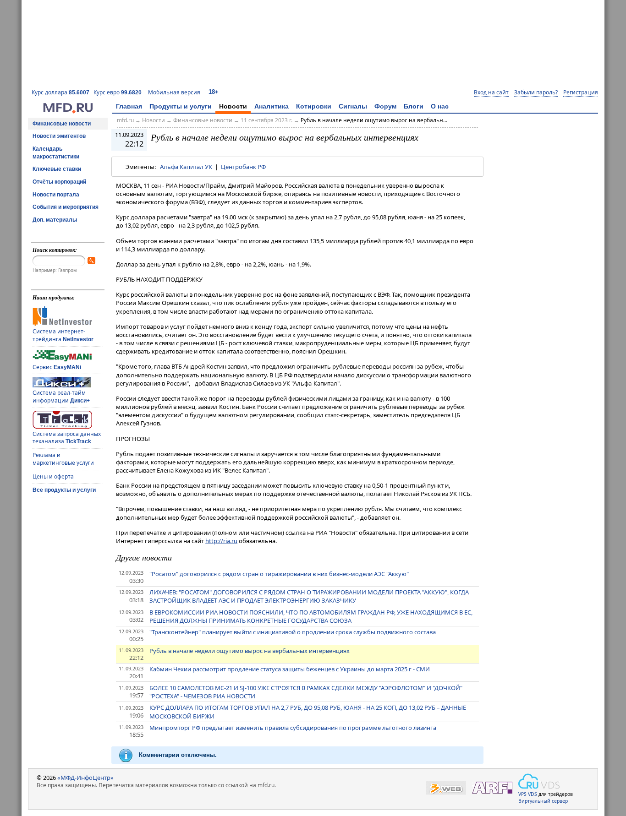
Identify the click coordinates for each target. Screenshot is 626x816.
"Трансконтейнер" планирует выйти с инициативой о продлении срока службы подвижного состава (292, 632)
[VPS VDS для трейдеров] (539, 781)
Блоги (413, 106)
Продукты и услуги (180, 106)
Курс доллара (60, 92)
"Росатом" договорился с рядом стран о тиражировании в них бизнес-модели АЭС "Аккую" (279, 574)
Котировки (313, 106)
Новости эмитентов (59, 136)
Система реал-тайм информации (61, 396)
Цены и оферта (53, 476)
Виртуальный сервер (543, 801)
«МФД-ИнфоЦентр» (85, 777)
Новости (233, 106)
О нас (440, 106)
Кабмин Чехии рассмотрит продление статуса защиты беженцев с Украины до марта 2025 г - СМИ (289, 669)
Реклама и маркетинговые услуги (63, 459)
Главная (129, 106)
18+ (214, 91)
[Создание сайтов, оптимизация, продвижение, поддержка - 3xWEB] (446, 788)
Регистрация (580, 92)
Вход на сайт (491, 92)
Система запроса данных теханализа (67, 438)
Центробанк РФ (243, 167)
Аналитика (271, 106)
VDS (532, 794)
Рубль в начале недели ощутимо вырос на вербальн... (374, 120)
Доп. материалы (55, 220)
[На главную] (68, 111)
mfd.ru (125, 120)
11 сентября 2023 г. (266, 120)
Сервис (57, 367)
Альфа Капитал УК (186, 167)
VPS (522, 794)
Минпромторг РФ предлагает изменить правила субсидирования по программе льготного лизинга (292, 728)
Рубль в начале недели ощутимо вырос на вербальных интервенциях (249, 651)
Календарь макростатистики (56, 153)
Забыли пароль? (536, 92)
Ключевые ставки (57, 169)
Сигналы (353, 106)
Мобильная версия (174, 92)
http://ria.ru (221, 541)
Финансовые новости (62, 123)
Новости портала (56, 194)
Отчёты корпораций (59, 182)
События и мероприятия (66, 207)
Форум (385, 106)
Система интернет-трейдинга (63, 335)
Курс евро (117, 92)
